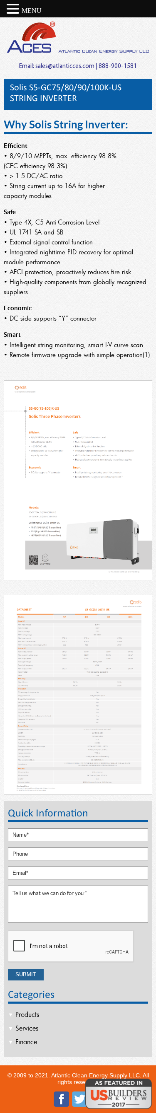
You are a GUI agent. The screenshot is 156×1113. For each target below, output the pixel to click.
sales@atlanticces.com (64, 66)
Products (27, 1014)
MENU (32, 10)
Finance (26, 1041)
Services (26, 1028)
